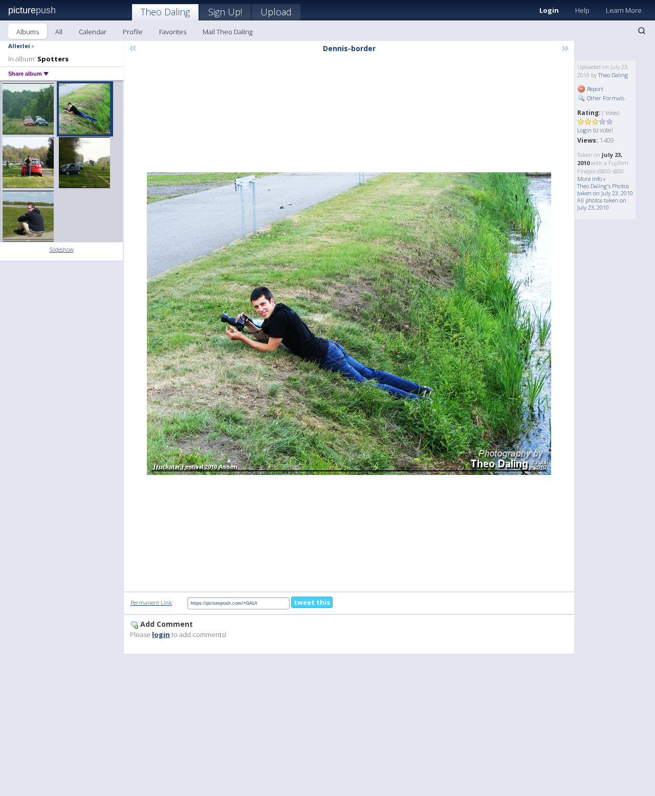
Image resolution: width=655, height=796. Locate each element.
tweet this (312, 602)
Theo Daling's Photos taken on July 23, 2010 (605, 189)
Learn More (624, 10)
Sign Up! (225, 12)
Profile (133, 31)
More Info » (591, 179)
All (58, 31)
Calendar (92, 31)
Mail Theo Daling (227, 31)
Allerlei (19, 46)
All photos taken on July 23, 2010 (601, 203)
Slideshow (62, 249)
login (161, 634)
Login (549, 10)
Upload (276, 12)
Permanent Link (151, 602)
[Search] (642, 30)
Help (582, 10)
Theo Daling (165, 12)
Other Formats (604, 98)
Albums (27, 31)
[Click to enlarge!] (349, 323)
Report (594, 89)
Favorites (172, 31)
